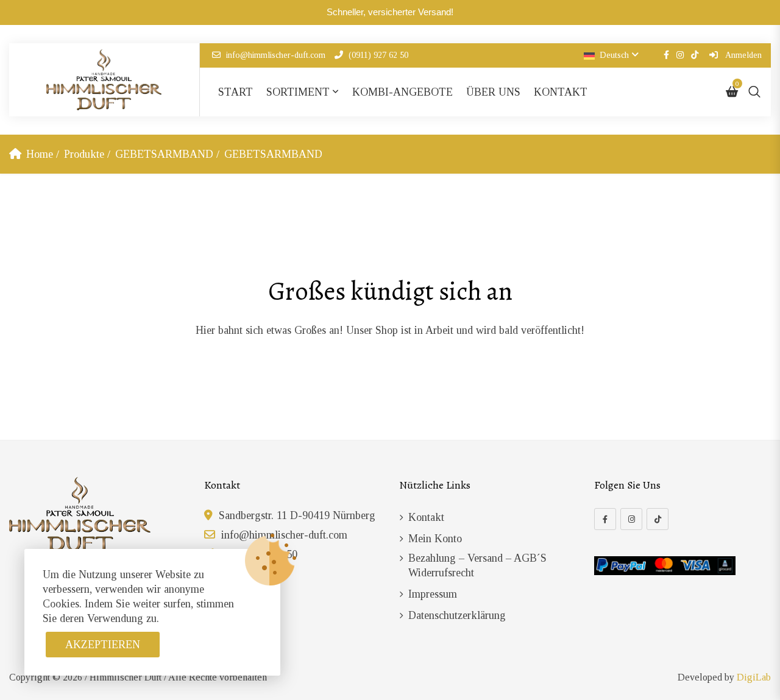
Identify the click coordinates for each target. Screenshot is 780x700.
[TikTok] (657, 519)
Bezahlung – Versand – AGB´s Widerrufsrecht (477, 565)
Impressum (432, 594)
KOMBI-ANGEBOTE (402, 92)
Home (39, 154)
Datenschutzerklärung (457, 615)
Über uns (493, 92)
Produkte (84, 154)
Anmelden (742, 55)
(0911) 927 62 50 (378, 55)
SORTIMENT (298, 92)
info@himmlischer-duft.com (275, 55)
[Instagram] (631, 519)
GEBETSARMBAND (164, 154)
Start (235, 92)
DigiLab (754, 677)
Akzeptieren (102, 644)
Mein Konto (435, 538)
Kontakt (560, 92)
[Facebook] (605, 519)
